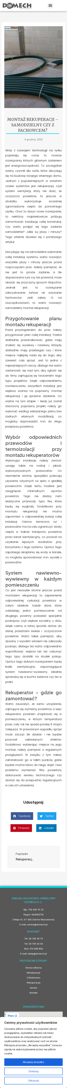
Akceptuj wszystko (33, 1062)
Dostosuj (33, 1071)
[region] (33, 1052)
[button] (50, 5)
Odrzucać (33, 1080)
